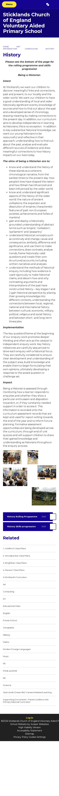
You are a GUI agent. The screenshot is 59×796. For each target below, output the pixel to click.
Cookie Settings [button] (37, 737)
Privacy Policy (20, 737)
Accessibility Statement (29, 730)
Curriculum (31, 49)
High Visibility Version (29, 727)
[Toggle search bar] (54, 4)
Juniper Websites (40, 724)
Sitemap (29, 733)
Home (6, 47)
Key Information (11, 48)
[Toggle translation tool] (47, 4)
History (50, 49)
